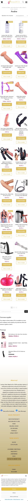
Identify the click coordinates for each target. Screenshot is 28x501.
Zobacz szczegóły (6, 46)
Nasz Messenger (22, 411)
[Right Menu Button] (26, 2)
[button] (26, 476)
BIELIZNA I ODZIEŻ (14, 426)
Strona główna (6, 7)
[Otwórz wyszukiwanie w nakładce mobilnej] (14, 311)
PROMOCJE (14, 430)
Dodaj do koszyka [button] (6, 42)
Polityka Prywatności (16, 499)
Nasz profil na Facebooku (8, 411)
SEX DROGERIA (14, 428)
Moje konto (14, 451)
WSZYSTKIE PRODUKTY (14, 419)
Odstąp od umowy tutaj (14, 459)
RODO (14, 456)
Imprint (22, 499)
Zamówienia (14, 454)
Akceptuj (14, 489)
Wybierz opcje (21, 72)
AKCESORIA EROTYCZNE (16, 7)
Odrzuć (14, 492)
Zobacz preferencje (14, 496)
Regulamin (14, 471)
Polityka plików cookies (9, 499)
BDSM (14, 423)
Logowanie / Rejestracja (14, 449)
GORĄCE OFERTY (14, 433)
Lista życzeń (14, 444)
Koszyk (14, 442)
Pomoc (14, 469)
